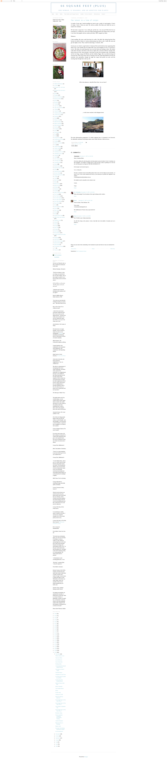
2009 (55, 648)
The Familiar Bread (59, 688)
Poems (55, 212)
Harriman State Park (58, 167)
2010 (55, 646)
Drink (55, 118)
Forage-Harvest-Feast (58, 139)
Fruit (55, 144)
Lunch (55, 178)
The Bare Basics (58, 672)
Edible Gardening (57, 123)
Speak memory (57, 242)
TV (55, 248)
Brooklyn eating (58, 713)
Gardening (56, 150)
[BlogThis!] (73, 145)
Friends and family (58, 142)
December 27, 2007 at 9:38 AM (87, 192)
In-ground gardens (58, 171)
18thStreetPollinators (58, 83)
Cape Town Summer (58, 107)
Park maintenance (57, 206)
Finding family (58, 663)
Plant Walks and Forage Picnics (71, 14)
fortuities (60, 333)
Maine (55, 181)
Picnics (55, 208)
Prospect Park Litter (58, 215)
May (57, 746)
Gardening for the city (58, 151)
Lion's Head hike (58, 661)
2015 (55, 636)
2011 (55, 644)
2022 (55, 621)
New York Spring (57, 197)
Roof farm (56, 230)
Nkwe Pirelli (56, 203)
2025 (55, 615)
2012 (55, 642)
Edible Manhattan (57, 125)
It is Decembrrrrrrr (59, 731)
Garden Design (57, 146)
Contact (103, 14)
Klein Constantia (58, 686)
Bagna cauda (58, 726)
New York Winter (57, 201)
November (58, 734)
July (57, 742)
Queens (55, 223)
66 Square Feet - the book (59, 87)
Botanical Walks (57, 98)
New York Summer (58, 199)
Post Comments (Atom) (81, 251)
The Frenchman (57, 255)
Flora (55, 134)
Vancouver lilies (58, 657)
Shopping (56, 237)
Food (55, 135)
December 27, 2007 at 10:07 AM (85, 200)
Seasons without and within (59, 234)
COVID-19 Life (57, 114)
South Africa (56, 239)
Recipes (55, 225)
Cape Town (76, 143)
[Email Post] (86, 142)
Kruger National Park (58, 174)
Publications (97, 14)
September (58, 738)
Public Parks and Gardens (59, 217)
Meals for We (57, 185)
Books (61, 14)
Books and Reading (58, 96)
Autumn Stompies (59, 720)
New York (56, 194)
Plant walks (56, 210)
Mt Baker (56, 187)
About (57, 14)
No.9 (55, 204)
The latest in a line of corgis (84, 20)
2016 (55, 634)
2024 (55, 617)
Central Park (56, 111)
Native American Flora (59, 192)
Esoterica (56, 127)
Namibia (56, 190)
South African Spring (58, 241)
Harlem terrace (57, 165)
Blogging (56, 95)
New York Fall (57, 196)
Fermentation (57, 132)
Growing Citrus (57, 160)
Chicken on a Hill (59, 694)
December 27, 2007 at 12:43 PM (83, 216)
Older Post (112, 248)
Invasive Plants (57, 173)
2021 (55, 623)
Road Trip (56, 227)
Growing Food (57, 162)
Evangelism (56, 128)
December (58, 654)
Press (55, 213)
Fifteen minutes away (59, 655)
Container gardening (58, 112)
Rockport (56, 229)
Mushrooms (56, 188)
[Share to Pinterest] (77, 145)
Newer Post (73, 248)
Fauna (80, 143)
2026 (55, 613)
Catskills (56, 109)
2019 (55, 627)
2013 (55, 640)
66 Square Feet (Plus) (83, 5)
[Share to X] (74, 145)
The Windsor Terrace (58, 246)
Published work (57, 220)
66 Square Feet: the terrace (59, 90)
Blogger (86, 756)
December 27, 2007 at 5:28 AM (86, 156)
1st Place (56, 85)
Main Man (56, 180)
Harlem (55, 164)
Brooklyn (56, 102)
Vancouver (56, 249)
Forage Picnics (57, 137)
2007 (55, 652)
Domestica (56, 116)
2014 (55, 638)
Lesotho (55, 176)
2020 (55, 625)
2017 (55, 632)
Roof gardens (57, 232)
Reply (75, 187)
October (57, 736)
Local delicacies (58, 659)
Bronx (55, 100)
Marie (75, 200)
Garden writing (57, 148)
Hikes (55, 169)
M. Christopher (77, 192)
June (57, 744)
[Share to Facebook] (75, 145)
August (57, 740)
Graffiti (55, 157)
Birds (55, 93)
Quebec (55, 222)
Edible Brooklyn (57, 121)
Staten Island (56, 244)
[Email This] (72, 145)
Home (53, 14)
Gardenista (56, 155)
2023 (55, 619)
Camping (56, 104)
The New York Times (61, 355)
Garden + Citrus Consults (86, 14)
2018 (55, 629)
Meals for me (57, 183)
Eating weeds (57, 119)
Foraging (56, 141)
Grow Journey (57, 158)
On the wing (58, 692)
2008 (55, 650)
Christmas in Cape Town (60, 674)
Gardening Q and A (58, 153)
